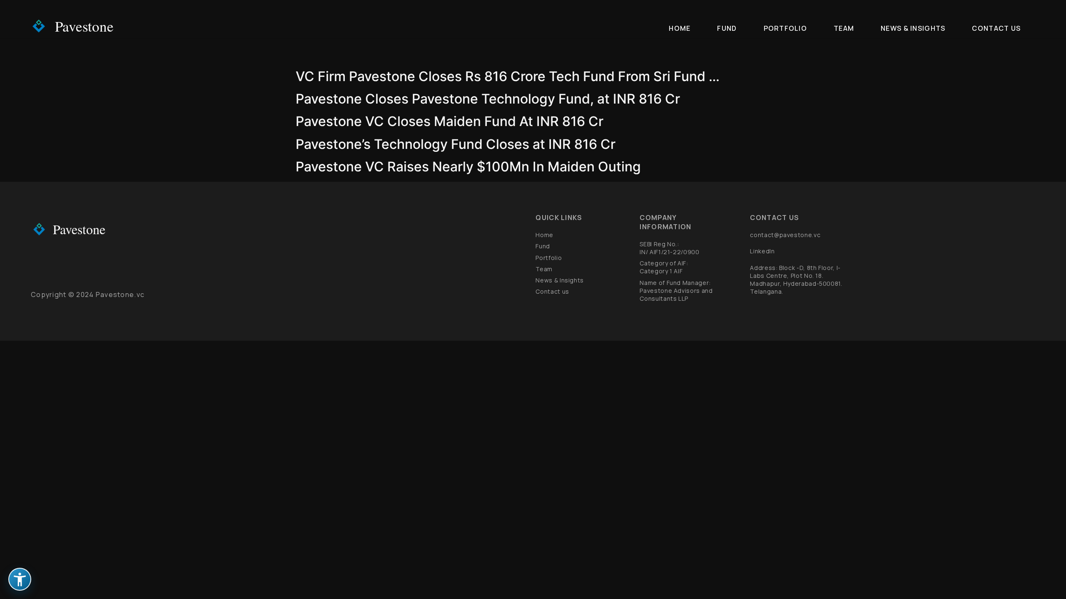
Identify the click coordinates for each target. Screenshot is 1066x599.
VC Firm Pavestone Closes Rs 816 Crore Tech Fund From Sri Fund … (508, 76)
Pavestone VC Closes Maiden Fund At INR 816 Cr (449, 121)
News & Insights (913, 28)
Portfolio (785, 28)
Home (679, 28)
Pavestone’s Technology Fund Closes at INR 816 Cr (455, 144)
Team (844, 28)
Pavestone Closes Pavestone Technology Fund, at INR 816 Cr (488, 99)
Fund (727, 28)
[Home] (39, 26)
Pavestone (84, 26)
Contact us (996, 28)
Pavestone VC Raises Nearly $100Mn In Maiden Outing (468, 166)
